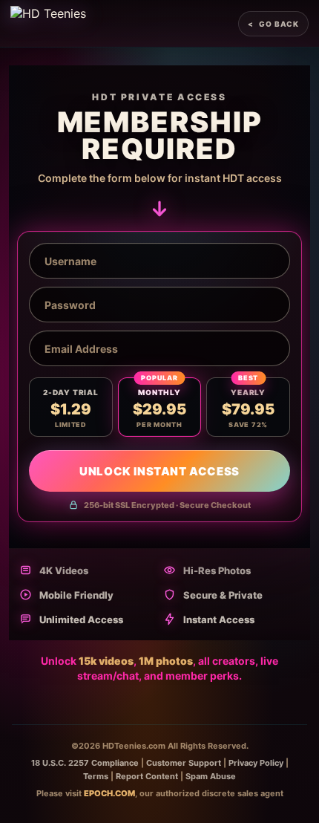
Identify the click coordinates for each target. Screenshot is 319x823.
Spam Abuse (210, 776)
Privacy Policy (255, 763)
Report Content (147, 776)
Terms (95, 776)
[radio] (71, 407)
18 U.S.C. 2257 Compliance (85, 763)
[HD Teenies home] (48, 23)
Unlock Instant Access (159, 471)
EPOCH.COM (109, 793)
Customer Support (183, 763)
